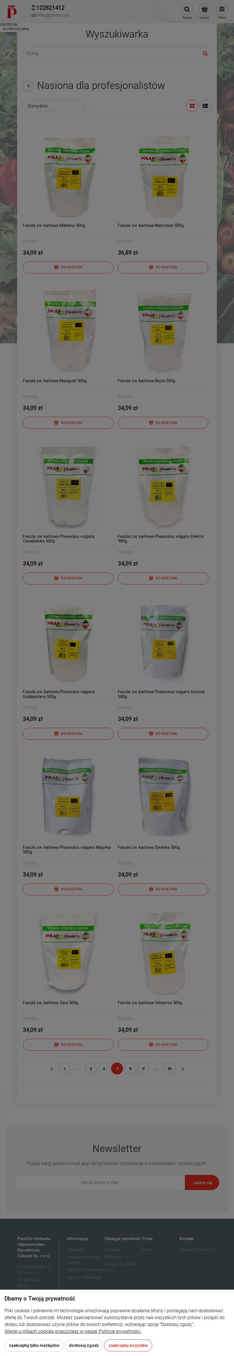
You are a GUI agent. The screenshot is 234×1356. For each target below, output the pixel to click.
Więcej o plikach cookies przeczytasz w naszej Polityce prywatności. (73, 1331)
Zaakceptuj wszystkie (128, 1345)
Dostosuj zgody (84, 1345)
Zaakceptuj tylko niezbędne (34, 1345)
